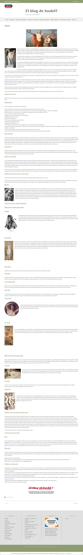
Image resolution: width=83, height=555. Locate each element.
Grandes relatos (8, 528)
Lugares (12, 19)
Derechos (6, 525)
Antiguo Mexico (54, 19)
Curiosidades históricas (29, 526)
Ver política (68, 553)
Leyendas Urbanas (8, 530)
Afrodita (75, 503)
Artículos (6, 520)
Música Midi (7, 532)
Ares (6, 503)
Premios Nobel (7, 535)
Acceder (67, 518)
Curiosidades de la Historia (10, 523)
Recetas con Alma (28, 531)
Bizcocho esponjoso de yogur (31, 534)
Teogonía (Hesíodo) (29, 536)
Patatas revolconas (29, 532)
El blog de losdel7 (41, 11)
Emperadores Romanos (9, 527)
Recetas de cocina (65, 19)
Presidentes (7, 537)
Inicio (7, 19)
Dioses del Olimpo (9, 497)
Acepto (63, 553)
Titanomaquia (27, 537)
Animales (6, 518)
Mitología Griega (44, 19)
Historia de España (21, 19)
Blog (73, 19)
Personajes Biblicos (8, 533)
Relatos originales (8, 538)
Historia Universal (33, 19)
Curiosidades (7, 521)
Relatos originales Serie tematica (31, 524)
